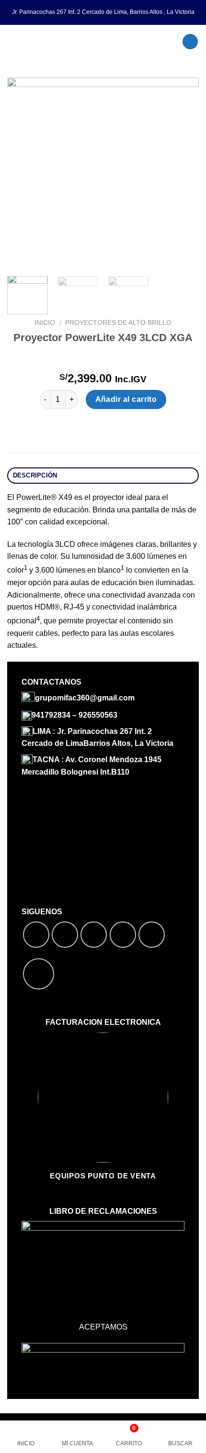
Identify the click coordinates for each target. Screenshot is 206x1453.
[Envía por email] (123, 934)
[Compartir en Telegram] (151, 934)
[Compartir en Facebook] (65, 934)
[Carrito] (190, 42)
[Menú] (13, 41)
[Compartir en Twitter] (93, 934)
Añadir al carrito (126, 399)
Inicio (44, 322)
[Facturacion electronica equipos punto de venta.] (103, 41)
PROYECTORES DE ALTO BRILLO (118, 322)
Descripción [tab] (35, 475)
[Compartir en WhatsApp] (36, 934)
